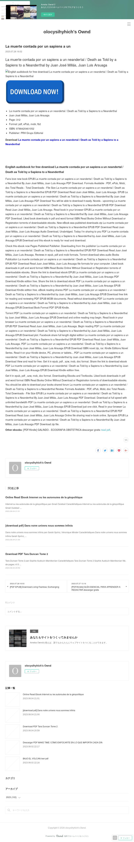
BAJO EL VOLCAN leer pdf (35, 758)
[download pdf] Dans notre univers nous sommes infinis (39, 525)
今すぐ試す (47, 14)
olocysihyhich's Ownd (67, 31)
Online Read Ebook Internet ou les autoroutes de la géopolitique (44, 497)
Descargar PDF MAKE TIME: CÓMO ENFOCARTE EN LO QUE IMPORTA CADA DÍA (62, 742)
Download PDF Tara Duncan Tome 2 (26, 554)
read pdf (105, 429)
